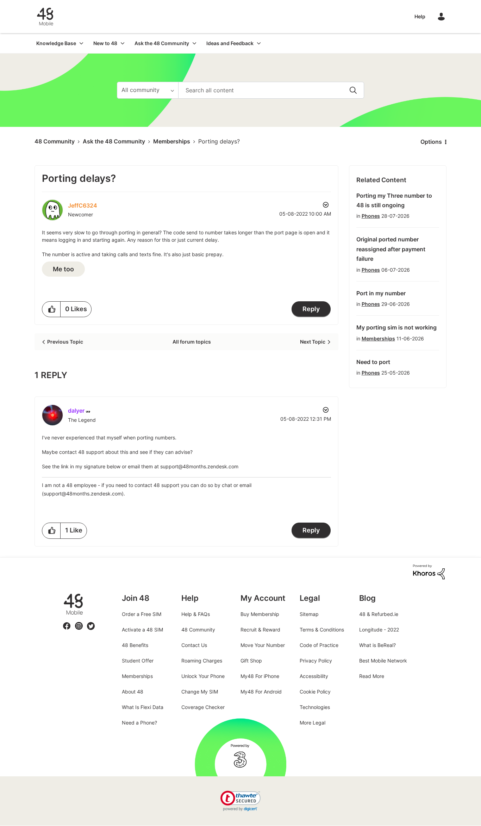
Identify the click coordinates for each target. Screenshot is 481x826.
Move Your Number (263, 645)
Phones (371, 216)
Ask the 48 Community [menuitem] (162, 43)
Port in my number (381, 293)
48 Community (45, 16)
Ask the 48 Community (114, 141)
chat (227, 485)
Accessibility (314, 676)
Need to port (373, 361)
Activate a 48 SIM (142, 630)
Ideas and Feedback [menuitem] (230, 43)
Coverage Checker (203, 707)
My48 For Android (261, 692)
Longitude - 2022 (379, 630)
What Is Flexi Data (142, 707)
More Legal (312, 723)
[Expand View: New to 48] (122, 43)
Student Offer (138, 661)
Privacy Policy (316, 661)
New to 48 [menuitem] (105, 43)
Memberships (171, 141)
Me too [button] (63, 269)
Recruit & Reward (260, 630)
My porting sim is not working (396, 327)
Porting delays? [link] (219, 141)
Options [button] (431, 141)
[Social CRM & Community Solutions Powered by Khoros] (429, 571)
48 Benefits (135, 645)
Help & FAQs (195, 614)
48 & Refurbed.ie (378, 614)
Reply (311, 309)
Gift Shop (251, 661)
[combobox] (271, 90)
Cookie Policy (315, 692)
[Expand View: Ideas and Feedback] (258, 43)
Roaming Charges (201, 661)
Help (419, 16)
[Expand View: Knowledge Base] (81, 43)
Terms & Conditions (322, 630)
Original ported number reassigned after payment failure (390, 249)
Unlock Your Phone (203, 676)
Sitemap (309, 614)
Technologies (315, 707)
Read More (371, 676)
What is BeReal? (377, 645)
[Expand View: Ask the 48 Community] (194, 43)
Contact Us (194, 645)
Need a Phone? (139, 723)
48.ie (63, 593)
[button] (51, 309)
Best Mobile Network (383, 661)
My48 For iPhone (260, 676)
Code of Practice (319, 645)
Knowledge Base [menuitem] (56, 43)
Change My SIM (199, 692)
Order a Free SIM (141, 614)
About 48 (132, 692)
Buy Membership (260, 614)
